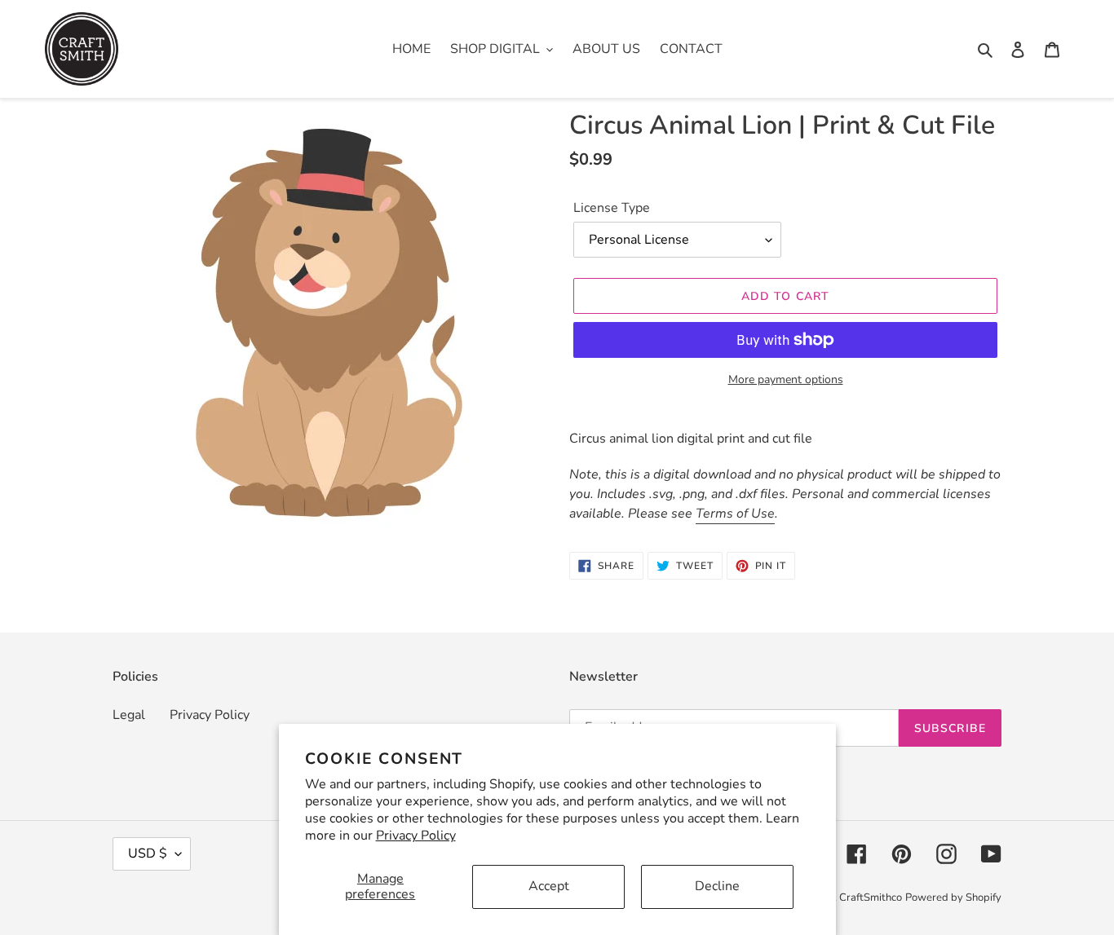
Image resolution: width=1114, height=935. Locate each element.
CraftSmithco (870, 897)
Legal (129, 715)
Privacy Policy (416, 836)
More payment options (785, 379)
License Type (611, 208)
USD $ (147, 853)
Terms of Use (735, 514)
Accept (548, 886)
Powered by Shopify (953, 897)
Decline (717, 886)
